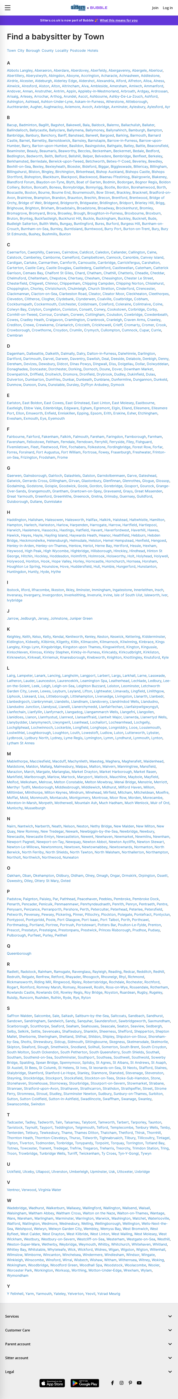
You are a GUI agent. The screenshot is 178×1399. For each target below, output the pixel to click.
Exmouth (31, 418)
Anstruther (43, 91)
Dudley (119, 374)
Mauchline (118, 777)
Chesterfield (17, 283)
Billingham (158, 166)
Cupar (144, 330)
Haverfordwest (116, 530)
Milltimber (15, 792)
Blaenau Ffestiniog (114, 177)
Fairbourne (16, 436)
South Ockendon (44, 1052)
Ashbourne (98, 96)
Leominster (130, 686)
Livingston (123, 696)
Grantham (60, 491)
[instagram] (121, 1383)
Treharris (107, 1148)
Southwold (140, 1057)
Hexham (149, 545)
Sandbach (136, 1016)
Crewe (28, 325)
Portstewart (86, 925)
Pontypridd (35, 919)
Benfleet (139, 156)
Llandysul (49, 706)
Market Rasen (145, 771)
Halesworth (74, 519)
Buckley (124, 218)
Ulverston (59, 1171)
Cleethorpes (159, 294)
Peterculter (100, 909)
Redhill (158, 971)
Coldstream (87, 304)
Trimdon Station (145, 1148)
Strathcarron (90, 1088)
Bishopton (32, 177)
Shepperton (143, 1031)
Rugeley (155, 992)
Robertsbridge (95, 982)
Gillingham (58, 481)
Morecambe (152, 797)
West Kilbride (77, 1234)
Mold (24, 797)
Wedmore (49, 1223)
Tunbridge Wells (52, 1153)
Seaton (123, 1026)
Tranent (45, 1148)
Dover (117, 369)
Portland (37, 925)
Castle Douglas (58, 268)
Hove (64, 566)
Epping (83, 413)
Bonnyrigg (94, 187)
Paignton (30, 899)
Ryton (86, 997)
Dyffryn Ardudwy (95, 384)
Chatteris (125, 273)
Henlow (75, 545)
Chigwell (36, 283)
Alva (85, 86)
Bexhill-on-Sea (19, 166)
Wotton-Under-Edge (105, 1270)
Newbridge (129, 831)
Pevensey (32, 914)
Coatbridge (122, 299)
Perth (84, 909)
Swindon (38, 1104)
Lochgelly (142, 722)
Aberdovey (80, 70)
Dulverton (15, 379)
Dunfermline (121, 379)
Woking (158, 1260)
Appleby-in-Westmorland (98, 91)
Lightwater (102, 691)
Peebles (105, 899)
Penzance (32, 909)
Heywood (15, 551)
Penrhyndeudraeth (95, 904)
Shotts (26, 1042)
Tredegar (60, 1148)
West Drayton (53, 1234)
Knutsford (152, 657)
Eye (43, 418)
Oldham (77, 875)
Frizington (29, 457)
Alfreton (134, 81)
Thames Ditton (86, 1132)
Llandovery (99, 701)
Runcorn (26, 997)
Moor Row (118, 797)
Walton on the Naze (99, 1213)
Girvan (74, 481)
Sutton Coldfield (33, 1099)
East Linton (101, 403)
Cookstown (116, 309)
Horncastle (95, 561)
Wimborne (32, 1254)
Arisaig (12, 96)
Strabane (156, 1083)
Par (55, 899)
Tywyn (146, 1153)
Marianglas (61, 771)
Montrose (100, 797)
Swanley (145, 1099)
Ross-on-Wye (117, 987)
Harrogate (98, 525)
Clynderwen (85, 299)
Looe (133, 727)
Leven (33, 691)
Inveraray (14, 595)
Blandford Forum (20, 182)
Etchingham (147, 413)
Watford (13, 1223)
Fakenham (50, 436)
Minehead (93, 792)
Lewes (45, 691)
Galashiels (72, 475)
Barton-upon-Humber (49, 145)
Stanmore (99, 1073)
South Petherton (73, 1052)
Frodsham (47, 457)
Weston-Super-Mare (23, 1244)
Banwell (92, 135)
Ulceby (28, 1171)
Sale (55, 1016)
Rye (76, 997)
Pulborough (16, 935)
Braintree (24, 197)
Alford (121, 81)
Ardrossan (159, 91)
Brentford (119, 197)
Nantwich (25, 826)
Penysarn (14, 909)
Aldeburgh (43, 81)
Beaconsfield (157, 145)
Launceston (45, 681)
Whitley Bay (16, 1249)
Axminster (119, 107)
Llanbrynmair (42, 701)
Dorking (74, 369)
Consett (85, 309)
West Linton (99, 1234)
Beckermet (122, 151)
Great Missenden (148, 491)
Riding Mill (42, 982)
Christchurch (55, 288)
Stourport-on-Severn (108, 1083)
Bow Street (105, 192)
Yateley (60, 1293)
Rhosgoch (91, 977)
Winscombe (34, 1260)
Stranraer (14, 1088)
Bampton (154, 130)
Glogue (148, 481)
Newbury (147, 831)
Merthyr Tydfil (18, 787)
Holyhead (144, 556)
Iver (164, 595)
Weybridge (68, 1244)
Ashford (151, 96)
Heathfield (120, 535)
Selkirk (23, 1031)
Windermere (92, 1254)
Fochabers (77, 447)
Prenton (154, 925)
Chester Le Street (138, 278)
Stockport (53, 1078)
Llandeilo (61, 701)
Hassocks (50, 530)
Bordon (123, 187)
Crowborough (18, 330)
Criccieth (82, 325)
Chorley (36, 288)
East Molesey (123, 403)
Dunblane (101, 379)
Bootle (109, 187)
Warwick (102, 1218)
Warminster (64, 1218)
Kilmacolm (89, 642)
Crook (161, 325)
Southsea (104, 1057)
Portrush (67, 925)
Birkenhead (85, 171)
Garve (132, 475)
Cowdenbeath (155, 314)
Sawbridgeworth (132, 1021)
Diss (112, 364)
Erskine (119, 413)
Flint (63, 447)
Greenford (43, 496)
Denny (163, 358)
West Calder (30, 1234)
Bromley (146, 208)
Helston (95, 540)
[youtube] (139, 1383)
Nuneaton (71, 857)
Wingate (148, 1254)
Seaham (72, 1026)
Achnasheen (129, 75)
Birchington (64, 171)
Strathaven (69, 1088)
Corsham (61, 314)
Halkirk (105, 519)
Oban (26, 875)
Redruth (13, 977)
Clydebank (65, 299)
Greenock (81, 496)
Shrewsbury (42, 1042)
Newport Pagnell (21, 842)
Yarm (29, 1293)
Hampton (14, 525)
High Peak (33, 551)
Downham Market (138, 369)
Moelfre (162, 792)
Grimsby (111, 496)
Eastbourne (145, 403)
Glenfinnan (111, 481)
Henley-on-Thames (51, 545)
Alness (158, 81)
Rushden (42, 997)
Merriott (160, 782)
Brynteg (26, 218)
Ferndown (85, 442)
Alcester (26, 81)
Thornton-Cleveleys (51, 1138)
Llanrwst (66, 717)
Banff (62, 135)
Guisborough (17, 501)
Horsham (149, 561)
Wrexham (131, 1270)
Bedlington (16, 156)
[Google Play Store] (85, 1383)
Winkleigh (15, 1260)
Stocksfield (73, 1078)
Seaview (137, 1026)
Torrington (134, 1143)
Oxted (66, 880)
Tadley (30, 1122)
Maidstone (15, 766)
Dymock (117, 384)
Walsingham (16, 1213)
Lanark (40, 675)
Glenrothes (131, 481)
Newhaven (103, 836)
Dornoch (90, 369)
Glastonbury (91, 481)
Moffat (12, 797)
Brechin (90, 197)
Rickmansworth (19, 982)
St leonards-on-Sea (105, 1067)
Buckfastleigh (46, 218)
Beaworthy (67, 151)
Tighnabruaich (110, 1138)
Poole (50, 919)
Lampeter (25, 675)
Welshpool (23, 1229)
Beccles (84, 151)
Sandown (14, 1021)
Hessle (135, 545)
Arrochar (41, 96)
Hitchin (27, 556)
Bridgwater (89, 203)
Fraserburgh (121, 452)
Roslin (99, 987)
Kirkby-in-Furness (85, 652)
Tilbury (129, 1138)
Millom (148, 787)
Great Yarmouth (20, 496)
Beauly (32, 151)
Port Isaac (90, 919)
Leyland (74, 691)
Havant (96, 530)
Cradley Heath (32, 320)
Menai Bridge (125, 782)
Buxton (65, 234)
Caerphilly (36, 252)
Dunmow (14, 384)
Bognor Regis (146, 182)
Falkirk (65, 436)
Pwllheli (61, 935)
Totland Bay (154, 1143)
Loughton (60, 732)
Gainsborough (34, 475)
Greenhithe (62, 496)
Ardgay (143, 91)
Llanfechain (16, 712)
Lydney (56, 738)
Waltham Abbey (41, 1213)
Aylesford (155, 107)
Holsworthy (116, 556)
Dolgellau (125, 364)
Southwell (122, 1057)
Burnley (56, 229)
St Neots (130, 1067)
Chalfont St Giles (59, 273)
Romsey (69, 987)
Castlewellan (122, 268)
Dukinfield (135, 374)
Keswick (117, 636)
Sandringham (35, 1021)
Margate (43, 771)
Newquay (73, 842)
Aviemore (72, 107)
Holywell (161, 556)
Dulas (150, 374)
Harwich (13, 530)
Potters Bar (107, 925)
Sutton (12, 1099)
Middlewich (90, 787)
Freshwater (142, 452)
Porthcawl (140, 919)
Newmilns (143, 836)
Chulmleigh (77, 288)
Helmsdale (78, 540)
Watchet (139, 1218)
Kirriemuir (50, 657)
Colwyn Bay (16, 309)
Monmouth (39, 797)
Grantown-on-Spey (86, 491)
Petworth (14, 914)
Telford (102, 1127)
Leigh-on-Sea (63, 686)
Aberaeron (43, 70)
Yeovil (90, 1293)
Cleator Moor (113, 294)
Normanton (143, 847)
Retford (57, 977)
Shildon (94, 1036)
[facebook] (112, 1383)
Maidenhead (153, 761)
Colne (157, 304)
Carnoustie (87, 262)
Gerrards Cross (34, 481)
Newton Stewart (150, 842)
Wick (72, 1249)
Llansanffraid (85, 717)
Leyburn (59, 691)
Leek (36, 686)
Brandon (59, 197)
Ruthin (56, 997)
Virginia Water (49, 1190)
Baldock (98, 125)
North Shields (57, 852)
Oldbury (62, 875)
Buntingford (83, 223)
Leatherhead (119, 681)
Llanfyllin (35, 712)
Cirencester (145, 288)
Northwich (31, 857)
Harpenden (79, 525)
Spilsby (88, 1062)
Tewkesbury (49, 1132)
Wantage (157, 1213)
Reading (115, 971)
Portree (52, 925)
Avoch (87, 107)
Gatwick (13, 481)
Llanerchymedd (84, 706)
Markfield (14, 777)
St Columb (47, 1067)
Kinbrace (146, 642)
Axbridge (101, 107)
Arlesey (26, 96)
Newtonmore (51, 847)
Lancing (54, 675)
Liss (41, 696)
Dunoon (29, 384)
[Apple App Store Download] (52, 1383)
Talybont (89, 1122)
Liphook (13, 696)
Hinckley (120, 551)
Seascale (108, 1026)
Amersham (118, 86)
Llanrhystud (47, 717)
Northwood (51, 857)
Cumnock (129, 330)
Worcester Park (19, 1270)
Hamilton (157, 519)
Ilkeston (57, 590)
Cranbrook (95, 320)
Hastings (66, 530)
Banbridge (15, 135)
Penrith (118, 904)
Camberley (32, 257)
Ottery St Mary (47, 880)
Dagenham (16, 353)
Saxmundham (159, 1021)
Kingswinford (113, 647)
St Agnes (103, 1062)
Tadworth (45, 1122)
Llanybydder (17, 722)
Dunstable (56, 384)
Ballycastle (38, 130)
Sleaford (28, 1047)
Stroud (41, 1093)
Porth (125, 919)
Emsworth (34, 413)
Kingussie (149, 647)
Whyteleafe (56, 1249)
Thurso (74, 1138)
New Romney (28, 831)
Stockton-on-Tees (99, 1078)
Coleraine (123, 304)
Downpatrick (17, 374)
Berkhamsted (17, 161)
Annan (28, 91)
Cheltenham (38, 278)
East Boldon (32, 403)
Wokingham (16, 1265)
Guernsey (127, 496)
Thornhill (154, 1132)
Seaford (57, 1026)
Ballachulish (130, 125)
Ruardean (127, 992)
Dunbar (68, 379)
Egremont (102, 408)
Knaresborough (72, 657)
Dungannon (142, 379)
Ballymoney (95, 130)
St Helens (66, 1067)
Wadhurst (36, 1208)
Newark (72, 831)
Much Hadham (111, 803)
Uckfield (14, 1171)
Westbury (31, 1239)
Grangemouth (39, 491)
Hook (45, 561)
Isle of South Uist (128, 595)
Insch (159, 590)
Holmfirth (78, 556)
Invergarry (32, 595)
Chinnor (51, 283)
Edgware (71, 408)
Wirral (67, 1260)
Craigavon (54, 320)
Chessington (112, 278)
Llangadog (73, 712)
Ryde (67, 997)
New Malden (124, 826)
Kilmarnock (109, 642)
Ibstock (13, 590)
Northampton (157, 852)
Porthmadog (17, 925)
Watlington (31, 1223)
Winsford (53, 1260)
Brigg (160, 203)
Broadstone (86, 208)
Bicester (73, 166)
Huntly (33, 571)
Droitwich (53, 374)
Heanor (104, 535)
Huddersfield (81, 566)
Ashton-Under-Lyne (57, 101)
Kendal (58, 636)
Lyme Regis (73, 738)
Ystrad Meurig (108, 1293)
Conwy (99, 309)
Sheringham (47, 1036)
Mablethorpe (17, 761)
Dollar (140, 364)
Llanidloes (15, 717)
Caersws (53, 252)
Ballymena (75, 130)
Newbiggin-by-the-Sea (99, 831)
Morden (134, 797)
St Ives (81, 1067)
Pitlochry (92, 914)
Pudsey (154, 930)
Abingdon (56, 75)
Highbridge (80, 551)
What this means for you (119, 20)
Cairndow (69, 252)
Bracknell (139, 192)
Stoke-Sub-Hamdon (132, 1078)
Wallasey (73, 1208)
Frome (62, 457)
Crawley (153, 320)
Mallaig (46, 766)
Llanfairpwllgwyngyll (141, 706)
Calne (151, 252)
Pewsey (47, 914)
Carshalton (151, 262)
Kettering (132, 636)
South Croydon (153, 1047)
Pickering (63, 914)
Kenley (90, 636)
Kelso (36, 636)
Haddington (16, 519)
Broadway (106, 208)
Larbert (103, 675)
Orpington (146, 875)
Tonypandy (84, 1143)
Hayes (26, 535)
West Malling (121, 1234)
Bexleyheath (55, 166)
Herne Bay (103, 545)
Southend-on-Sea (37, 1057)
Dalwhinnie (127, 353)
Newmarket (123, 836)
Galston (88, 475)
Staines (160, 1067)
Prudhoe (139, 930)
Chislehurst (154, 283)
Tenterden (15, 1132)
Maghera (112, 761)
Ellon (20, 413)
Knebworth (96, 657)
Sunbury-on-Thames (130, 1093)
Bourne (44, 192)
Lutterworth (135, 732)
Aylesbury (137, 107)
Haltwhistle (138, 519)
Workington (43, 1270)
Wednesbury (69, 1223)
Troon (11, 1153)
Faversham (16, 442)
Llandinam (79, 701)
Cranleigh (114, 320)
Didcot (62, 364)
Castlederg (82, 268)
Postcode (78, 50)
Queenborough (19, 953)
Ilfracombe (40, 590)
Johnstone (59, 618)
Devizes (30, 364)
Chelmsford (16, 278)
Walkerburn (55, 1208)
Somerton (110, 1047)
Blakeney (159, 177)
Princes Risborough (114, 930)
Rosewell (84, 987)
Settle (35, 1031)
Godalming (16, 486)
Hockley (41, 556)
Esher (131, 413)
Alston (44, 86)
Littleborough (57, 696)
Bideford (89, 166)
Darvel (48, 358)
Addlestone (150, 75)
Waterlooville (158, 1218)
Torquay (117, 1143)
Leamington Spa (93, 681)
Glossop (162, 481)
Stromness (25, 1093)
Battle (140, 145)
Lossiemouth (149, 727)
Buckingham (106, 218)
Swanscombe (18, 1104)
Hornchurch (115, 561)
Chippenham (70, 283)
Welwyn (40, 1229)
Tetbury (31, 1132)
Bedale (138, 151)
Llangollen (145, 712)
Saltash (67, 1016)
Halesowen (54, 519)
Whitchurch (120, 1244)
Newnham (161, 836)
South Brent (129, 1047)
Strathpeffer (131, 1088)
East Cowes (54, 403)
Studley (55, 1093)
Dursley (73, 384)
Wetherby (49, 1244)
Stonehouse (38, 1083)
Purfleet (34, 935)
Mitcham (125, 792)
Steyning (14, 1078)
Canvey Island (151, 257)
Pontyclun (161, 914)
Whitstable (36, 1249)
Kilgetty (62, 642)
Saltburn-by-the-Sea (92, 1016)
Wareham (24, 1218)
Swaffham (111, 1099)
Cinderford (125, 288)
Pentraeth (147, 904)
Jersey (43, 618)
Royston (111, 992)
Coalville (104, 299)
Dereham (14, 364)
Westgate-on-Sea (141, 1239)
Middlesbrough (67, 787)
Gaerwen (14, 475)
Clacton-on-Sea (44, 294)
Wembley (91, 1229)
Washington (120, 1218)
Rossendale (139, 987)
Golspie (51, 486)
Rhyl (122, 977)
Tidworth (89, 1138)
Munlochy (15, 808)
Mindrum (76, 792)
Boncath (40, 187)
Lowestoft (90, 732)
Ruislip (12, 997)
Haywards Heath (83, 535)
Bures (99, 223)
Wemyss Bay (110, 1229)
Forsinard (26, 452)
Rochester (134, 982)
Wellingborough (107, 1223)
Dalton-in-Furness (101, 353)
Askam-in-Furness (89, 101)
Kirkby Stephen (56, 652)
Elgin (116, 408)
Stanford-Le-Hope (60, 1073)
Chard (80, 273)
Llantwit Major (110, 717)
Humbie (108, 566)
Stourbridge (79, 1083)
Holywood (15, 561)
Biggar (103, 166)
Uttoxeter (125, 1171)
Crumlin (75, 330)
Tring (164, 1148)
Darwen (62, 358)
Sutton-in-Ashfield (64, 1099)
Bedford (152, 151)
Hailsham (35, 519)
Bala (86, 125)
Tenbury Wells (146, 1127)
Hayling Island (56, 535)
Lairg (11, 675)
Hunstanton (146, 566)
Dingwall (100, 364)
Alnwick (13, 86)
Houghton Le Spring (23, 566)
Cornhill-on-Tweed (22, 314)
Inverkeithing (74, 595)
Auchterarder (17, 107)
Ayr (167, 107)
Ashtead (32, 101)
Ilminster (83, 590)
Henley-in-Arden (20, 545)
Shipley (108, 1036)
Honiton (32, 561)
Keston (102, 636)
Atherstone (115, 101)
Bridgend (51, 203)
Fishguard (144, 442)
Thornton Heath (20, 1138)
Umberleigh (78, 1171)
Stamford (35, 1073)
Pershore (70, 909)
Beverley (139, 161)
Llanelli (64, 706)
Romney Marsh (48, 987)
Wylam (146, 1270)
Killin (75, 642)
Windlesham (114, 1254)
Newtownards (120, 847)
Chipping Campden (98, 283)
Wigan (114, 1249)
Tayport (46, 1127)
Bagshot (57, 125)
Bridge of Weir (30, 203)
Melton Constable (68, 782)
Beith (48, 156)
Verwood (28, 1190)
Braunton (75, 197)
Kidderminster (153, 636)
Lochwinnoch (42, 727)
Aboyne (72, 75)
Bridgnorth (69, 203)
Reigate (28, 977)
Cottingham (95, 314)
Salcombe (42, 1016)
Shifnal (80, 1036)
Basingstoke (95, 145)
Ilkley (70, 590)
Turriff (72, 1153)
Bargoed (107, 135)
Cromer (148, 325)
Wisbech (81, 1260)
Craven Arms (134, 320)
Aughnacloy (53, 107)
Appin (71, 91)
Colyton (34, 309)
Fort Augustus (47, 452)
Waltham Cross (68, 1213)
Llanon (30, 717)
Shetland (66, 1036)
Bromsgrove (17, 213)
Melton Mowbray (98, 782)
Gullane (36, 501)
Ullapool (42, 1171)
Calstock (14, 257)
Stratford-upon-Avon (41, 1088)
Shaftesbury (72, 1031)
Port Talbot (109, 919)
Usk (112, 1171)
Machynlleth (77, 761)
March (29, 771)
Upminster (98, 1171)
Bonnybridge (73, 187)
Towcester (28, 1148)
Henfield (142, 540)
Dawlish (93, 358)
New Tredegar (52, 831)
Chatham (94, 273)
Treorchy (123, 1148)
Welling (87, 1223)
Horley (78, 561)
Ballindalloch (17, 130)
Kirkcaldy (109, 652)
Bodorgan (125, 182)
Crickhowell (101, 325)
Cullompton (110, 330)
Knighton (114, 657)
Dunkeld (160, 379)
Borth (161, 187)
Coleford (106, 304)
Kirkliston (151, 652)
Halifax (91, 519)
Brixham (47, 208)
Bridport (126, 203)
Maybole (135, 777)
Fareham (97, 436)
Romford (27, 987)
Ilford (25, 590)
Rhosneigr (109, 977)
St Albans (120, 1062)
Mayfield (151, 777)
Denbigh (149, 358)
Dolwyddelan (157, 364)
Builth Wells (48, 223)
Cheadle (141, 273)
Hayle (38, 535)
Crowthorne (41, 330)
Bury (155, 229)
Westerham (115, 1239)
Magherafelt (132, 761)
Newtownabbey (94, 847)
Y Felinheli (15, 1293)
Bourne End (61, 192)
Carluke (30, 262)
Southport (86, 1057)
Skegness (117, 1042)
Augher (36, 107)
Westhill (163, 1239)
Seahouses (90, 1026)
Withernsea (128, 1260)
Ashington (15, 101)
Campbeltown (92, 257)
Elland (127, 408)
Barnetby (39, 140)
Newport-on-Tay (50, 842)
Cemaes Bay (33, 273)
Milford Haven (130, 787)
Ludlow (106, 732)
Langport (88, 675)
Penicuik (46, 904)
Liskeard (29, 696)
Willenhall (157, 1249)
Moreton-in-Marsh (22, 803)
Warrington (85, 1218)
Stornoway (58, 1083)
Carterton (15, 268)
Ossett (162, 875)
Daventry (77, 358)
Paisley (45, 899)
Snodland (78, 1047)
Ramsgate (62, 971)
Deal (105, 358)
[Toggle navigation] (29, 8)
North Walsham (107, 852)
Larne (142, 675)
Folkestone (96, 447)
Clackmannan (18, 294)
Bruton (12, 218)
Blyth (70, 182)
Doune (104, 369)
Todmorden (44, 1143)
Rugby (142, 992)
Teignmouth (84, 1127)
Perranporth (51, 909)
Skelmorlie (159, 1042)
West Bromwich (135, 1229)
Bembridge (122, 156)
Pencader (29, 904)
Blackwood (88, 177)
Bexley (38, 166)
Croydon (60, 330)
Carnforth (68, 262)
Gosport (131, 486)
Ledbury (154, 681)
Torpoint (102, 1143)
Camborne (51, 257)
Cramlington (75, 320)
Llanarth (140, 696)
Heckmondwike (32, 540)
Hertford (121, 545)
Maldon (32, 766)
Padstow (14, 899)
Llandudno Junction (23, 706)
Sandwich (55, 1021)
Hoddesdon (59, 556)
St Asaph (158, 1062)
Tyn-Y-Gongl (128, 1153)
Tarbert (123, 1122)
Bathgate (114, 145)
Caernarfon (16, 252)
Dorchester (57, 369)
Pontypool (15, 919)
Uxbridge (142, 1171)
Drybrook (104, 374)
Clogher (47, 299)
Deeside (117, 358)
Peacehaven (87, 899)
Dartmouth (32, 358)
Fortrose (90, 452)
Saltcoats (118, 1016)
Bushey (34, 234)
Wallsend (129, 1208)
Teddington (63, 1127)
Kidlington (15, 642)
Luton (118, 732)
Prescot (13, 930)
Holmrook (96, 556)
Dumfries (53, 379)
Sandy (70, 1021)
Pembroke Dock (145, 899)
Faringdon (114, 436)
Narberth (42, 826)
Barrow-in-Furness (122, 140)
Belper (88, 156)
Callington (136, 252)
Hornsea (133, 561)
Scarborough (17, 1026)
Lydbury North (36, 738)
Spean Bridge (47, 1062)
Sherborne (27, 1036)
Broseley (65, 213)
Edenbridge (52, 408)
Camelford (70, 257)
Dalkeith (52, 353)
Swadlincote (91, 1099)
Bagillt (44, 125)
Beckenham (101, 151)
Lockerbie (63, 727)
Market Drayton (84, 771)
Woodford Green (63, 1265)
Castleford (101, 268)
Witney (144, 1260)
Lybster (153, 732)
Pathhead (67, 899)
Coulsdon (114, 314)
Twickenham (89, 1153)
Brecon (104, 197)
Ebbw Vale (32, 408)
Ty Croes (108, 1153)
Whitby (103, 1244)
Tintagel (163, 1138)
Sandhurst (154, 1016)
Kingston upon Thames (82, 647)
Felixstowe (35, 442)
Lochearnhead (120, 722)
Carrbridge (106, 262)
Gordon (95, 486)
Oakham (13, 875)
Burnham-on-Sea (34, 229)
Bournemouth (83, 192)
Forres (12, 452)
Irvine (107, 595)
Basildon (76, 145)
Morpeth (46, 803)
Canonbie (130, 257)
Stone (155, 1078)
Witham (110, 1260)
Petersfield (153, 909)
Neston (82, 826)
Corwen (77, 314)
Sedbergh (154, 1026)
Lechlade (138, 681)
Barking (122, 135)
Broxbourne (134, 213)
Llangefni (127, 712)
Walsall (144, 1208)
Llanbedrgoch (18, 701)
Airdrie (12, 81)
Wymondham (17, 1275)
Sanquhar (84, 1021)
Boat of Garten (88, 182)
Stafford (146, 1067)
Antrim (59, 91)
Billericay (141, 166)
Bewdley (155, 161)
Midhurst (109, 787)
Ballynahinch (116, 130)
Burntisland (73, 229)
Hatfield (82, 530)
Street (148, 1088)
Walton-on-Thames (132, 1213)
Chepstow (57, 278)
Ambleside (99, 86)
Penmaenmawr (66, 904)
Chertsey (75, 278)
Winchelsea (71, 1254)
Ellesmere (142, 408)
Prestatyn (29, 930)
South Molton (18, 1052)
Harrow (114, 525)
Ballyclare (57, 130)
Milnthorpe (34, 792)
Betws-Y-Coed (118, 161)
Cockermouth (45, 304)
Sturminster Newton (79, 1093)
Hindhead (137, 551)
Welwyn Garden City (65, 1229)
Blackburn (51, 177)
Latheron (14, 681)
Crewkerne (45, 325)
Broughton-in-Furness (105, 213)
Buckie (88, 218)
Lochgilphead (18, 727)
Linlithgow (155, 691)
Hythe (56, 571)
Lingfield (138, 691)
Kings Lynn (30, 647)
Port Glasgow (68, 919)
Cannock (113, 257)
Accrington (90, 75)
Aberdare (61, 70)
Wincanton (51, 1254)
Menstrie (145, 782)
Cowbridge (133, 314)
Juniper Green (80, 618)
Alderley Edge (65, 81)
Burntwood (93, 229)
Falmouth (80, 436)
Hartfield (129, 525)
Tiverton (26, 1143)
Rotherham (159, 987)
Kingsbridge (51, 647)
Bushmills (49, 234)
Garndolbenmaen (111, 475)
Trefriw (75, 1148)
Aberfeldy (99, 70)
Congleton (51, 309)
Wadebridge (17, 1208)
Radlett (13, 971)
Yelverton (75, 1293)
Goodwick (67, 486)
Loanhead (80, 722)
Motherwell (63, 803)
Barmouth (138, 135)
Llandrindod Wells (124, 701)
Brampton (42, 197)
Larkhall (129, 675)
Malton (95, 766)
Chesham (92, 278)
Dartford (14, 358)
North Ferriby (33, 852)
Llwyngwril (61, 722)
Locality (61, 50)
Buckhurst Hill (70, 218)
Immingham (101, 590)
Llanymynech (40, 722)
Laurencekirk (67, 681)
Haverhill (138, 530)
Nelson (69, 826)
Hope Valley (61, 561)
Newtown (72, 847)
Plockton (108, 914)
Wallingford (91, 1208)
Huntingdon (16, 571)
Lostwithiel (16, 732)
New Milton (145, 826)
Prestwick (89, 930)
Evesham (14, 418)
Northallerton (133, 852)
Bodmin (109, 182)
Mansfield (148, 766)
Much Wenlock (136, 803)
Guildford (144, 496)
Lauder (29, 681)
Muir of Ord (159, 803)
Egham (86, 408)
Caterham (143, 268)
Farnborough (135, 436)
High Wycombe (56, 551)
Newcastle (15, 836)
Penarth (13, 904)
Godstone (35, 486)
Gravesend (112, 491)
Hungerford (125, 566)
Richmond (136, 977)
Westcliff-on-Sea (90, 1239)
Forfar (157, 447)
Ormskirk (129, 875)
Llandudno (149, 701)
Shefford (125, 1031)
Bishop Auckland (110, 171)
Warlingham (43, 1218)
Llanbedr (156, 696)
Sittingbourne (96, 1042)
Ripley (76, 982)
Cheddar (157, 273)
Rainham (45, 971)
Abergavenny (119, 70)
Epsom (96, 413)
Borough (33, 50)
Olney (89, 875)
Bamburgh (137, 130)
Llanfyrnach (53, 712)
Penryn (131, 904)
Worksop (62, 1270)
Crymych (91, 330)
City (21, 50)
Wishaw (96, 1260)
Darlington (146, 353)
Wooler (153, 1265)
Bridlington (108, 203)
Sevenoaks (51, 1031)
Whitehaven (141, 1244)
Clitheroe (32, 299)
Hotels (92, 50)
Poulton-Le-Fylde (132, 925)
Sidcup (60, 1042)
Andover (14, 91)
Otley (28, 880)
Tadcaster (15, 1122)
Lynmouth (141, 738)
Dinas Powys (80, 364)
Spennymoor (70, 1062)
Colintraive (142, 304)
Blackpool (69, 177)
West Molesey (145, 1234)
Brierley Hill (144, 203)
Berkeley (155, 156)
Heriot (88, 545)
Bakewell (73, 125)
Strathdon (111, 1088)
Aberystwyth (36, 75)
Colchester (67, 304)
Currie (156, 330)
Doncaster (38, 369)
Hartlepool (148, 525)
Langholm (70, 675)
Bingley (47, 171)
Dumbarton (34, 379)
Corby (152, 309)
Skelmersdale (138, 1042)
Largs (116, 675)
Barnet (24, 140)
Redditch (144, 971)
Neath (56, 826)
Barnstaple (96, 140)
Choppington (17, 288)
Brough (79, 213)
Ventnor (13, 1190)
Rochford (152, 982)
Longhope (98, 727)
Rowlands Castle (20, 992)
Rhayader (73, 977)
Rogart (12, 987)
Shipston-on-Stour (131, 1036)
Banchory (48, 135)
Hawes (152, 530)
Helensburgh (57, 540)
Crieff (117, 325)
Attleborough (136, 101)
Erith (107, 413)
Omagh (102, 875)
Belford (61, 156)
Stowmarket (137, 1083)
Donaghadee (17, 369)
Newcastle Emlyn (40, 836)
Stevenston (154, 1073)
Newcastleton (67, 836)
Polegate (125, 914)
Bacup (12, 125)
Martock (68, 777)
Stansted (116, 1073)
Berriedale (38, 161)
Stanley (83, 1073)
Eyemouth (56, 418)
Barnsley (79, 140)
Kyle (165, 657)
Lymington (93, 738)
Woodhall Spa (90, 1265)
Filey (130, 442)
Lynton (156, 738)
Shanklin (90, 1031)
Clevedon (15, 299)
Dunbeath (84, 379)
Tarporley (138, 1122)
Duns (42, 384)
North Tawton (81, 852)
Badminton (28, 125)
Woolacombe (135, 1265)
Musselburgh (35, 808)
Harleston (46, 525)
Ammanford (153, 86)
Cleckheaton (136, 294)
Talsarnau (72, 1122)
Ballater (148, 125)
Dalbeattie (34, 353)
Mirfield (109, 792)
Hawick (13, 535)
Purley (48, 935)
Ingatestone (122, 590)
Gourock (147, 486)
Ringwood (61, 982)
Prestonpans (68, 930)
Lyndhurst (123, 738)
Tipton (12, 1143)
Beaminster (16, 151)
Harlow (62, 525)
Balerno (113, 125)
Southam (14, 1057)
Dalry (81, 353)
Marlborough (34, 777)
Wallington (111, 1208)
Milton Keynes (55, 792)
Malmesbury (64, 766)
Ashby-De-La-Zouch (126, 96)
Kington (132, 647)
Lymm (108, 738)
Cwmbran (15, 335)
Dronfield (87, 374)
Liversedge (104, 696)
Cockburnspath (19, 304)
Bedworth (34, 156)
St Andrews (139, 1062)
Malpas (81, 766)
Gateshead (147, 475)
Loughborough (39, 732)
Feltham (52, 442)
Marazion (14, 771)
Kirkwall (34, 657)
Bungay (66, 223)
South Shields (133, 1052)
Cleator (95, 294)
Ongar (115, 875)
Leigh (45, 686)
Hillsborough (101, 551)
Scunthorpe (39, 1026)
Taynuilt (31, 1127)
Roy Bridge (93, 992)
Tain (58, 1122)
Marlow (53, 777)
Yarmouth (44, 1293)
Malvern (108, 766)
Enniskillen (66, 413)
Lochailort (98, 722)
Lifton (87, 691)
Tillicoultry (145, 1138)
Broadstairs (65, 208)
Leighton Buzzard (90, 686)
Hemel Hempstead (118, 540)
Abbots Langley (20, 70)
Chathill (110, 273)
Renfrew (42, 977)
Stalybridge (16, 1073)
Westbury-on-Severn (58, 1239)
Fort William (71, 452)
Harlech (30, 525)
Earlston (13, 403)
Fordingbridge (118, 447)
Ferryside (116, 442)
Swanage (128, 1099)
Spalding (27, 1062)
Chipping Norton (129, 283)
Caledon (102, 252)
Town (11, 50)
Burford (112, 223)
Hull (97, 566)
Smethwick (60, 1047)
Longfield (80, 727)
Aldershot (87, 81)
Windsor (132, 1254)
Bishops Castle (137, 171)
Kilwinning (128, 642)
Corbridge (136, 309)
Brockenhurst (127, 208)
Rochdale (116, 982)
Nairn (11, 826)
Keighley (13, 636)
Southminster (65, 1057)
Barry (26, 145)
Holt (130, 556)
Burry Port (112, 229)
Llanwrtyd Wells (153, 717)
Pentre (162, 904)
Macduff (59, 761)
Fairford (33, 436)
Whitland (160, 1244)
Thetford (126, 1132)
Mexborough (42, 787)
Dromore (70, 374)
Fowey (104, 452)
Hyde (44, 571)
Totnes (12, 1148)
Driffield (36, 374)
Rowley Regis (71, 992)
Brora (51, 213)
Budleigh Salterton (22, 223)
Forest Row (141, 447)
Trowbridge (27, 1153)
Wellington (131, 1223)
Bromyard (37, 213)
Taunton (154, 1122)
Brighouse (15, 208)
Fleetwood (49, 447)
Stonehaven (16, 1083)
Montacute (58, 797)
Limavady (121, 691)
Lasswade (156, 675)
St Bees (31, 1067)
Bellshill (75, 156)
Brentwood (138, 197)
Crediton (14, 325)
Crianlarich (64, 325)
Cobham (141, 299)
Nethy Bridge (101, 826)
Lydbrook (15, 738)
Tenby (165, 1127)
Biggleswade (121, 166)
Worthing (78, 1270)
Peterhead (118, 909)
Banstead (76, 135)
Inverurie (94, 595)
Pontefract (143, 914)
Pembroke (122, 899)
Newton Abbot (95, 842)
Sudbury (105, 1093)
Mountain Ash (86, 803)
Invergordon (52, 595)
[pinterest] (130, 1383)
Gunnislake (53, 501)
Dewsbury (47, 364)
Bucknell (139, 218)
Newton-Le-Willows (23, 847)
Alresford (29, 86)
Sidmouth (75, 1042)
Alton (55, 86)
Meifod (12, 782)
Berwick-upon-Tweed (66, 161)
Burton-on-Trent (136, 229)
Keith (26, 636)
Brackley (123, 192)
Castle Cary (34, 268)
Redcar (129, 971)
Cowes (12, 320)
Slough (43, 1047)
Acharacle (109, 75)
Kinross (36, 652)
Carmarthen (48, 262)
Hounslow (50, 566)
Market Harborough (115, 771)
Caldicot (86, 252)
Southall (152, 1052)
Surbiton (156, 1093)
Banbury (32, 135)
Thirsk (140, 1132)
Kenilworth (74, 636)
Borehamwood (143, 187)
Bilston (34, 171)
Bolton (26, 187)
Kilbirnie (47, 642)
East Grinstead (78, 403)
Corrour (45, 314)
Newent (87, 836)
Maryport (84, 777)
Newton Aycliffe (122, 842)
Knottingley (133, 657)
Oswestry (14, 880)
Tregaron (90, 1148)
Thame (66, 1132)
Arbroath (128, 91)
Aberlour (156, 70)
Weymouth (87, 1244)
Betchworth (95, 161)
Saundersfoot (105, 1021)
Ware (11, 1218)
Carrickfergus (128, 262)
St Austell (15, 1067)
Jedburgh (28, 618)
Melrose (45, 782)
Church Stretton (101, 288)
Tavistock (15, 1127)
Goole (82, 486)
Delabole (133, 358)
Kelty (47, 636)
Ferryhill (101, 442)
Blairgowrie (141, 177)
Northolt (14, 857)
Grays (128, 491)
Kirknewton (16, 657)
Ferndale (68, 442)
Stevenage (134, 1073)
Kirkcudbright (130, 652)
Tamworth (106, 1122)
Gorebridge (113, 486)
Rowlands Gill (47, 992)
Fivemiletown (18, 447)
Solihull (94, 1047)
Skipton (13, 1047)
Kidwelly (32, 642)
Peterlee (136, 909)
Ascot (83, 96)
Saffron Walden (19, 1016)
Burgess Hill (130, 223)
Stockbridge (33, 1078)
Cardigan (14, 262)
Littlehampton (81, 696)
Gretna (96, 496)
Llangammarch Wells (101, 712)
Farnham (155, 436)
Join (155, 7)
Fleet (35, 447)
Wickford (85, 1249)
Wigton (142, 1249)
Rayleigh (99, 971)
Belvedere (103, 156)
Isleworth (152, 595)
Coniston (69, 309)
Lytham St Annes (21, 743)
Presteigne (47, 930)
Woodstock (113, 1265)
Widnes (101, 1249)
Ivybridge (14, 600)
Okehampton (43, 875)
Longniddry (118, 727)
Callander (118, 252)
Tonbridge (64, 1143)
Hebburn (138, 535)
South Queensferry (104, 1052)
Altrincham (70, 86)
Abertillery (15, 75)
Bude (152, 218)
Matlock (101, 777)
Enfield (50, 413)
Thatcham (108, 1132)
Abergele (139, 70)
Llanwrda (131, 717)
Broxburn (153, 213)
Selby (11, 1031)
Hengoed (158, 540)
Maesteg (96, 761)
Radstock (28, 971)
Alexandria (105, 81)
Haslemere (31, 530)
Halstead (120, 519)
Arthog (56, 96)
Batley (129, 145)
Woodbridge (38, 1265)
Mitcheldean (144, 792)
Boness (55, 187)
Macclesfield (40, 761)
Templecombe (121, 1127)
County (48, 50)
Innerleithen (143, 590)
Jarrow (12, 618)
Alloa (147, 81)
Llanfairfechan (110, 706)
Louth (75, 732)
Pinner (78, 914)
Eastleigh (14, 408)
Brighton (32, 208)
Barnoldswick (59, 140)
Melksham (28, 782)
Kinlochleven (17, 652)
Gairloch (55, 475)
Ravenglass (81, 971)
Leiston (113, 686)
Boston (30, 192)
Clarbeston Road (73, 294)
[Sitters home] (89, 8)
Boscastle (15, 192)
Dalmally (68, 353)
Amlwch (135, 86)
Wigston (127, 1249)
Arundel (70, 96)
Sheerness (107, 1031)
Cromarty (132, 325)
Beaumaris (48, 151)
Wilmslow (14, 1254)
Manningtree (127, 766)
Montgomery (79, 797)
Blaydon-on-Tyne (50, 182)
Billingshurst (17, 171)
